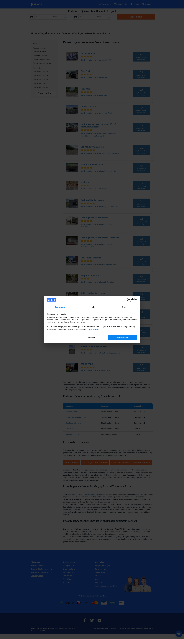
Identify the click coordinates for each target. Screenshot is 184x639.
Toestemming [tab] (60, 307)
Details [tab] (92, 307)
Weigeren (91, 337)
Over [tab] (124, 307)
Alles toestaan (122, 337)
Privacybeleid (93, 329)
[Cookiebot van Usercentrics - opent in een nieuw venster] (128, 300)
